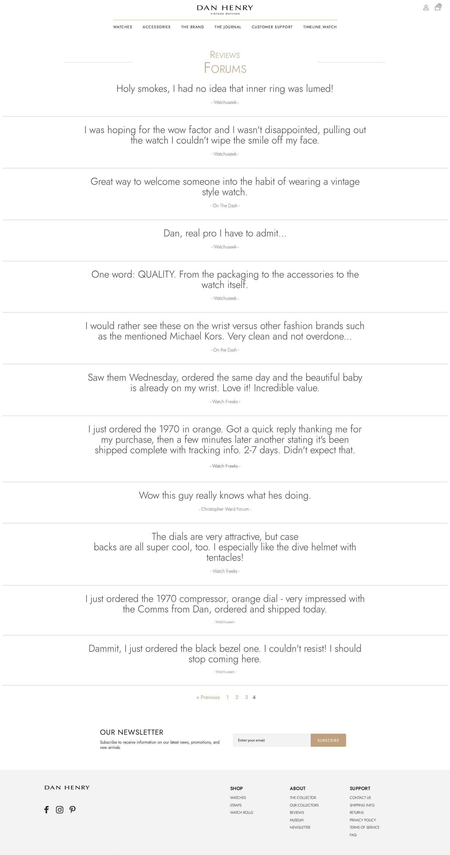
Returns (357, 812)
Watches (238, 797)
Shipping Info (362, 805)
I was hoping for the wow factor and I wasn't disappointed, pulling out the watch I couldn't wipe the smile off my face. (225, 134)
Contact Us (360, 797)
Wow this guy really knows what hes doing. (225, 495)
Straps (235, 805)
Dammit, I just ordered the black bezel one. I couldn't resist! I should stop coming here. (225, 653)
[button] (437, 7)
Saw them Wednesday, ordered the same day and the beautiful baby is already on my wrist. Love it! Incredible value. (225, 382)
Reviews (297, 812)
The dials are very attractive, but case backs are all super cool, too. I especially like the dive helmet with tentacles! (225, 547)
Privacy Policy (363, 820)
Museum (296, 820)
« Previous (208, 697)
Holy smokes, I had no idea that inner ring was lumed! (225, 88)
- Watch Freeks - (225, 466)
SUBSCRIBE (328, 740)
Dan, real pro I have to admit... (225, 233)
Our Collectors (304, 805)
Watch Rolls (241, 812)
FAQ (353, 835)
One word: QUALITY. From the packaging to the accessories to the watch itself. (225, 279)
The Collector (303, 797)
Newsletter (300, 827)
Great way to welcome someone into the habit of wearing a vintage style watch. (225, 186)
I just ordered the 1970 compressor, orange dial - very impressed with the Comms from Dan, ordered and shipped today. (225, 603)
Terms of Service (364, 827)
